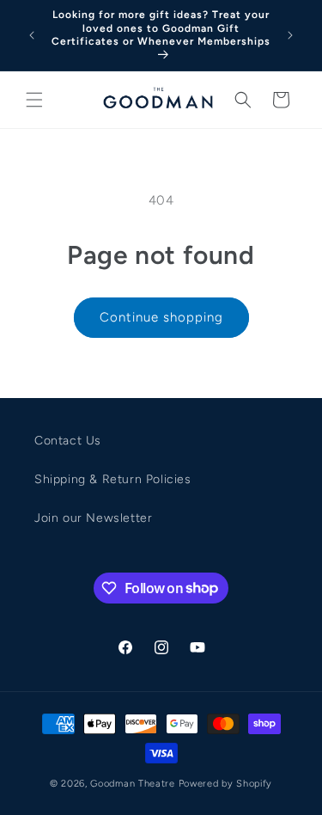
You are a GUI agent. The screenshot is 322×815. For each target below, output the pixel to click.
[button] (34, 100)
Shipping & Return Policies (112, 479)
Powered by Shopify (226, 783)
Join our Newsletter (93, 518)
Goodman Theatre (132, 783)
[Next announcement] (290, 35)
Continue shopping (161, 317)
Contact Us (67, 440)
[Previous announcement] (32, 35)
